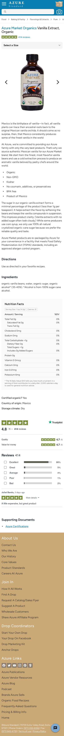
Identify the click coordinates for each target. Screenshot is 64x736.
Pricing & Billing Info (14, 712)
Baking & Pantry (18, 19)
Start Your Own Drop (14, 632)
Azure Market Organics (19, 28)
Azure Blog (8, 683)
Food (4, 19)
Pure (55, 19)
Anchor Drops (10, 650)
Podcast (7, 689)
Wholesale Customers (15, 611)
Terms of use (24, 731)
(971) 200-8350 (31, 728)
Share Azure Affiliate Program (20, 617)
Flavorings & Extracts (39, 19)
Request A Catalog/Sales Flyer (20, 600)
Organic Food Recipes (15, 700)
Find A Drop (9, 594)
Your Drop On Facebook (16, 638)
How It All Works (12, 589)
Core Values (9, 562)
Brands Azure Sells (13, 695)
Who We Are (9, 550)
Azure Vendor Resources (17, 677)
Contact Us (9, 545)
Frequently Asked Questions (19, 706)
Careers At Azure (12, 573)
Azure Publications (13, 672)
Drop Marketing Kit (13, 644)
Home (5, 717)
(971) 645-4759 (9, 731)
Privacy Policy (39, 731)
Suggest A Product (13, 606)
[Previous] (6, 82)
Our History (9, 556)
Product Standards (13, 568)
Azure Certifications (17, 526)
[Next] (57, 82)
